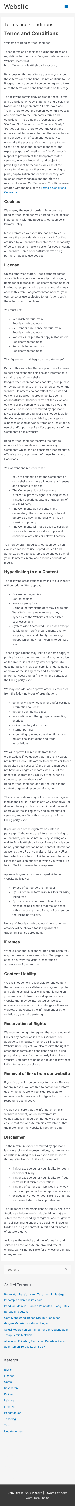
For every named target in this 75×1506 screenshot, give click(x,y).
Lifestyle (9, 1406)
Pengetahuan (12, 1412)
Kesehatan (11, 1388)
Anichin (9, 1466)
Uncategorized (13, 1431)
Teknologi (10, 1419)
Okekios (9, 1477)
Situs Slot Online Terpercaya (22, 1455)
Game (8, 1381)
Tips (7, 1425)
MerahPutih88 (13, 1450)
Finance (9, 1375)
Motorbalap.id (13, 1472)
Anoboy (9, 1444)
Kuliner (8, 1394)
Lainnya (9, 1400)
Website (16, 6)
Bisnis (8, 1369)
